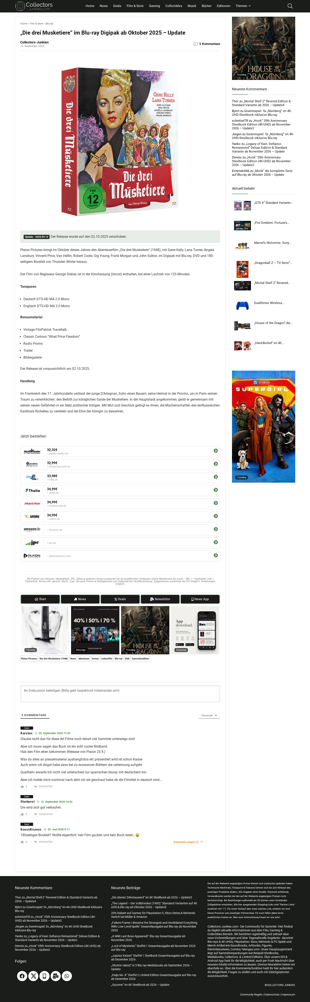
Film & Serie (135, 6)
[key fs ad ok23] (95, 608)
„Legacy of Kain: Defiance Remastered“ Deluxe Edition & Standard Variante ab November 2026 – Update (259, 147)
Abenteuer (84, 658)
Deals (117, 6)
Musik (192, 6)
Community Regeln (251, 994)
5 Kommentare (209, 44)
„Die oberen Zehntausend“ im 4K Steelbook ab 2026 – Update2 (151, 897)
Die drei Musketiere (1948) (54, 658)
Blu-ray (49, 23)
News (104, 6)
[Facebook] (22, 976)
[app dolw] (195, 608)
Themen (241, 6)
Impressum (288, 994)
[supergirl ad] (263, 372)
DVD (127, 658)
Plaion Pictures (29, 658)
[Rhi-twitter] (33, 976)
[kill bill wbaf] (45, 608)
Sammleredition (140, 658)
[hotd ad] (145, 608)
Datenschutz (271, 994)
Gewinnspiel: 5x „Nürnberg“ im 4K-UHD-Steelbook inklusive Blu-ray (262, 113)
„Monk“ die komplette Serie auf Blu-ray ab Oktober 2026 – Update (262, 173)
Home (90, 6)
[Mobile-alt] (44, 976)
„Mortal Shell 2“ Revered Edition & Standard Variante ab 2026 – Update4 (261, 103)
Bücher (207, 6)
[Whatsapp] (67, 976)
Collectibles (173, 6)
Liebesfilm (106, 658)
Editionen (223, 6)
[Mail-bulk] (56, 976)
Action (95, 658)
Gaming (154, 6)
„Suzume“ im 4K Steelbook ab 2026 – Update (140, 984)
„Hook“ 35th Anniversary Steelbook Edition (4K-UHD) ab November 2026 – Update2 (261, 124)
